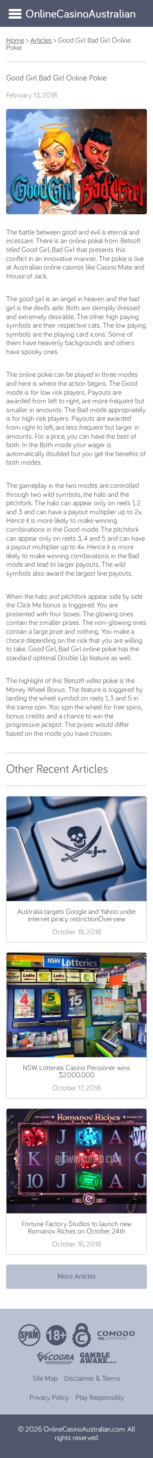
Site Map (45, 1378)
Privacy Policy (49, 1397)
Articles (41, 40)
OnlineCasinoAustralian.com (84, 1429)
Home (15, 40)
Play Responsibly (99, 1397)
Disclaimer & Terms (92, 1378)
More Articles (77, 1276)
